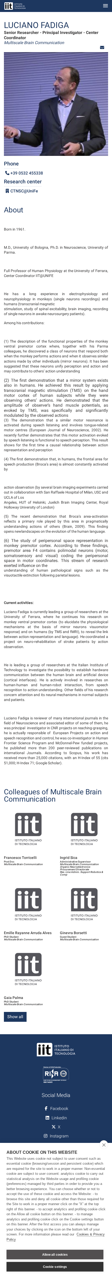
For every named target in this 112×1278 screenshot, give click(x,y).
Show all (15, 1016)
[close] (103, 1144)
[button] (102, 47)
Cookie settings (55, 1267)
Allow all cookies (55, 1254)
